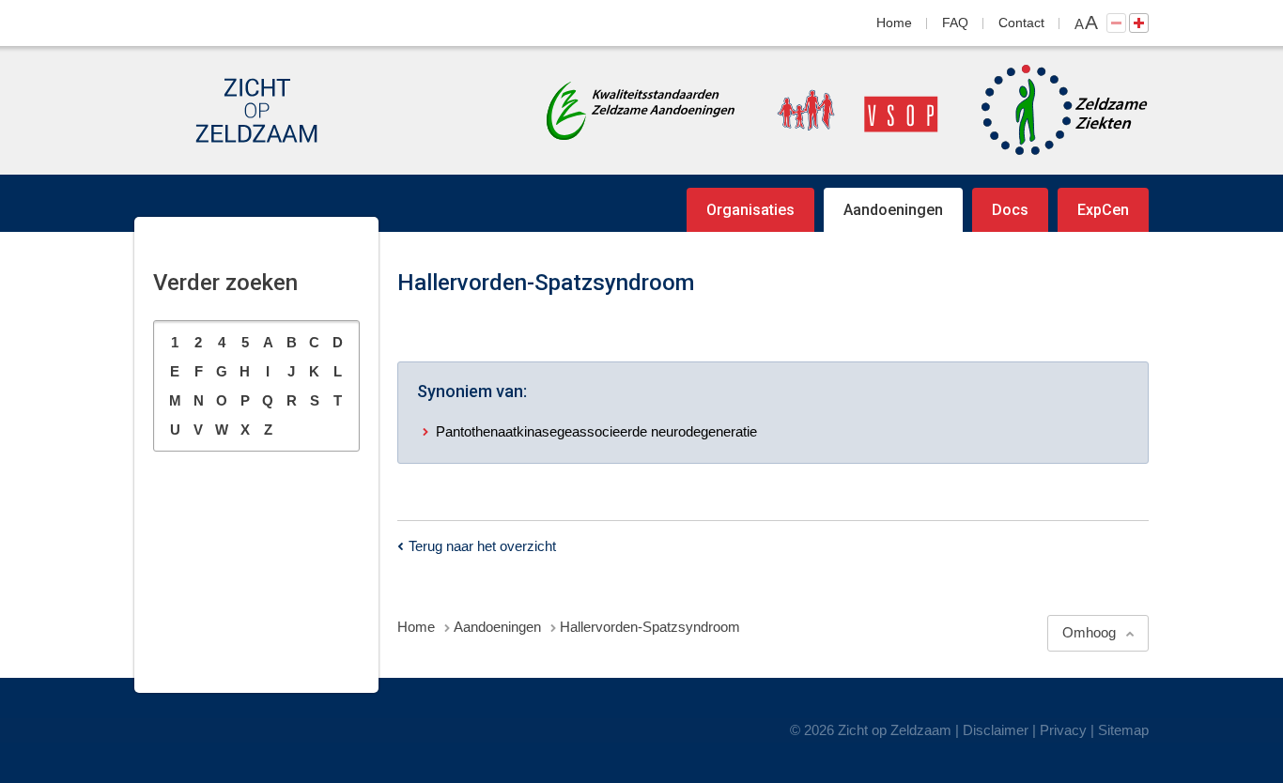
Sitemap (1123, 730)
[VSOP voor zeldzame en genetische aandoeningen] (838, 110)
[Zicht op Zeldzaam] (256, 110)
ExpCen (1103, 210)
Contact (1021, 22)
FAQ (955, 22)
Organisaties (750, 210)
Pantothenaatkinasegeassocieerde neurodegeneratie (596, 431)
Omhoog (1089, 632)
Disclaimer (995, 730)
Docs (1010, 210)
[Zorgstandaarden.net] (640, 108)
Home (894, 22)
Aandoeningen (893, 210)
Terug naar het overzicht (482, 546)
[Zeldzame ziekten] (1046, 110)
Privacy (1063, 730)
